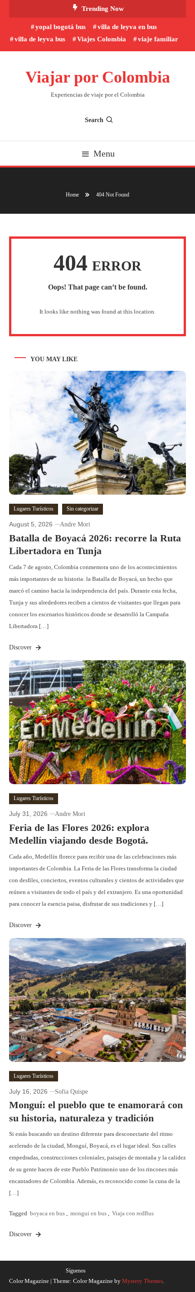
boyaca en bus (47, 1213)
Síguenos (76, 1270)
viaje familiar (158, 39)
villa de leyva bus (40, 39)
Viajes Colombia (101, 39)
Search (94, 120)
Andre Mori (75, 524)
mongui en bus (88, 1213)
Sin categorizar (82, 509)
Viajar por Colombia (97, 77)
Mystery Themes (142, 1280)
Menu (104, 153)
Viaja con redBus (133, 1213)
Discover (21, 647)
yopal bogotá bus (60, 26)
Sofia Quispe (71, 1091)
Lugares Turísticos (34, 509)
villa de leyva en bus (127, 26)
